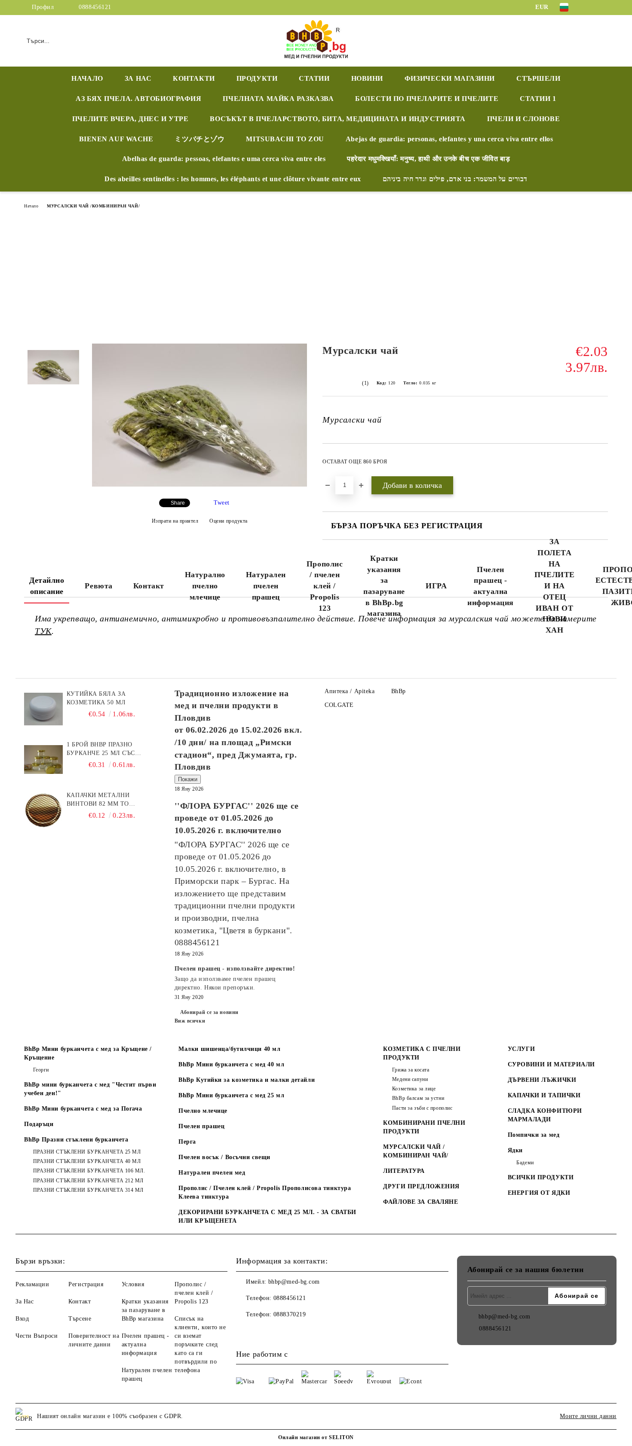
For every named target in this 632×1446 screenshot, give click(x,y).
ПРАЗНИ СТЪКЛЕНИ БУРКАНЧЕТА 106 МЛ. (89, 1171)
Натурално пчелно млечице (205, 585)
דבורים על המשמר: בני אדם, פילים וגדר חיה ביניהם (455, 179)
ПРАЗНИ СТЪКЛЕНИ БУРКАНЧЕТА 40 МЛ (87, 1161)
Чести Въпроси (36, 1336)
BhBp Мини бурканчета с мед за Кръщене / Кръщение (88, 1053)
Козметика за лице (414, 1089)
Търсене (79, 1318)
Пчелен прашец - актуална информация (490, 586)
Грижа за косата (410, 1070)
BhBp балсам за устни (418, 1098)
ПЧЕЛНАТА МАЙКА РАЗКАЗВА (278, 98)
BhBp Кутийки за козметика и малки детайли (246, 1080)
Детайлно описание (46, 586)
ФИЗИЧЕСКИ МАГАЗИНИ (450, 78)
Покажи (187, 779)
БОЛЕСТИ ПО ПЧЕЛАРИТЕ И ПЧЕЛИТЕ (426, 98)
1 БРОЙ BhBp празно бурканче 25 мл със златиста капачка (101, 749)
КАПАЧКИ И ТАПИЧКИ (544, 1095)
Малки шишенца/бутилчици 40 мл (229, 1049)
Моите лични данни (588, 1416)
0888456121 (95, 7)
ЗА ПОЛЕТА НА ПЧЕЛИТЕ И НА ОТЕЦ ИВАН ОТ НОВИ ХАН (554, 585)
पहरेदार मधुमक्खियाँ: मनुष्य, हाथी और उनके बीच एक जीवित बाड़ (428, 158)
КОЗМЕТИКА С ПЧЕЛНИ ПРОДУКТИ (421, 1053)
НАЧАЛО (87, 78)
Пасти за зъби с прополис (422, 1108)
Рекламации (32, 1284)
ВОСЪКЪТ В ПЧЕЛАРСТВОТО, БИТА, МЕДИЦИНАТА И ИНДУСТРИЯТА (337, 118)
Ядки (515, 1150)
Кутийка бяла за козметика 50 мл (96, 698)
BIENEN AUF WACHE (116, 139)
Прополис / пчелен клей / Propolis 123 (325, 586)
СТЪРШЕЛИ (538, 78)
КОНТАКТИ (194, 78)
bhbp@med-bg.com (294, 1282)
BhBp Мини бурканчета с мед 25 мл (231, 1095)
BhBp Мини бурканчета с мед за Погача (83, 1108)
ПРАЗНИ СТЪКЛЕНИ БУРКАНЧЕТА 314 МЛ (88, 1190)
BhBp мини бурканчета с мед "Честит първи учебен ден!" (90, 1088)
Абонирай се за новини (209, 1012)
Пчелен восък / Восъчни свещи (224, 1157)
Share (178, 503)
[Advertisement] (316, 279)
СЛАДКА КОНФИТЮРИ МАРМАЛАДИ (545, 1115)
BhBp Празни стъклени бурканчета (76, 1139)
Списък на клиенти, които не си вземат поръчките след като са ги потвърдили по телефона (200, 1344)
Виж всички (190, 1021)
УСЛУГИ (521, 1049)
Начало (31, 206)
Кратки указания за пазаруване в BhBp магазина (145, 1310)
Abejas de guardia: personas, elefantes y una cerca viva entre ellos (449, 139)
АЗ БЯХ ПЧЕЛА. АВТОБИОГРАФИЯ (138, 98)
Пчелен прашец (201, 1126)
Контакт (148, 585)
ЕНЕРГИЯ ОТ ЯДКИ (539, 1193)
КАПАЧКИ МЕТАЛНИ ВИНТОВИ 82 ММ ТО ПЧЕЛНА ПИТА (98, 800)
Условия (133, 1284)
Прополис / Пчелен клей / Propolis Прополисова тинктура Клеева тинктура (264, 1192)
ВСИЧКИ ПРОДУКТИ (541, 1177)
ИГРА (436, 585)
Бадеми (525, 1163)
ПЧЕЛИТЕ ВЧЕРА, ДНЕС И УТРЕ (130, 118)
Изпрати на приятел (175, 521)
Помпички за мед (533, 1135)
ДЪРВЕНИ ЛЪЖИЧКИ (542, 1080)
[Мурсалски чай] (199, 484)
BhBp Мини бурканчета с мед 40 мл (231, 1064)
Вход (22, 1318)
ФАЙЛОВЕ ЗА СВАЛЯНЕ (420, 1202)
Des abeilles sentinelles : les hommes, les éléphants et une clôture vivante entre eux (232, 179)
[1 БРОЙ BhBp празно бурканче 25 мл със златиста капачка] (43, 759)
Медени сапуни (410, 1079)
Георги (41, 1070)
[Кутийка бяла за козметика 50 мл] (43, 709)
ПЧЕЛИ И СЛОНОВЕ (523, 118)
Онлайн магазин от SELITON (316, 1437)
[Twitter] (603, 7)
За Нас (24, 1301)
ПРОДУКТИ (256, 78)
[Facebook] (590, 7)
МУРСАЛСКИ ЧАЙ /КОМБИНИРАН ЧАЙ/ (93, 206)
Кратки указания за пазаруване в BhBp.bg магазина (384, 586)
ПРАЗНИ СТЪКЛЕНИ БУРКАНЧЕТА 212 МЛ (88, 1181)
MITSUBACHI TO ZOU (285, 139)
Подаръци (38, 1124)
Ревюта (98, 585)
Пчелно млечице (202, 1111)
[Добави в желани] (601, 464)
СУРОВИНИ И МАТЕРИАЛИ (551, 1064)
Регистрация (85, 1284)
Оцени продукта (228, 521)
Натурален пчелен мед (211, 1172)
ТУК (43, 631)
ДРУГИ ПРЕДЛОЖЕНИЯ (421, 1186)
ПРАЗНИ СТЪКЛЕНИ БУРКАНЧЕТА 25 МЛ (87, 1152)
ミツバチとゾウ (199, 139)
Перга (187, 1142)
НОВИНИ (367, 78)
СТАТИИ (314, 78)
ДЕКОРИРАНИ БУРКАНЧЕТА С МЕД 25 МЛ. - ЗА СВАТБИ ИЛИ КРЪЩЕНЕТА (267, 1216)
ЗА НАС (138, 78)
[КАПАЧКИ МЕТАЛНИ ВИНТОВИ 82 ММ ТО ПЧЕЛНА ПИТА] (43, 810)
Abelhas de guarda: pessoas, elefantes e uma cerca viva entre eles (223, 158)
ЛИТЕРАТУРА (404, 1171)
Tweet (222, 502)
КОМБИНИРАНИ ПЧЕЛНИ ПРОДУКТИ (424, 1127)
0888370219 (289, 1314)
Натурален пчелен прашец (266, 585)
